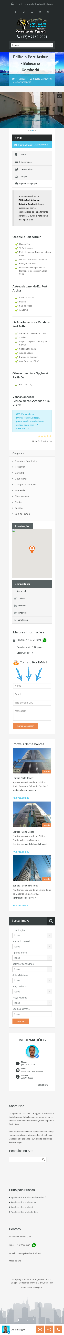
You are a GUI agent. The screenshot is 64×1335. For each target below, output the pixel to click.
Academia (20, 490)
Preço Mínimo (19, 986)
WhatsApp (23, 620)
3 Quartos (20, 467)
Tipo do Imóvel (19, 952)
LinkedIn (22, 605)
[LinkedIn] (32, 12)
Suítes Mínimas (20, 975)
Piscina (18, 502)
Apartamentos (23, 81)
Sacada (19, 508)
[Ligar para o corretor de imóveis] (58, 1329)
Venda (22, 78)
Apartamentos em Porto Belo (24, 1212)
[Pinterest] (48, 12)
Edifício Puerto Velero (23, 832)
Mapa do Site (15, 1261)
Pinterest (22, 613)
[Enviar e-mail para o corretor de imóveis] (40, 1329)
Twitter (21, 598)
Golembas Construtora (26, 461)
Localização (18, 930)
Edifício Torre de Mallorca (25, 885)
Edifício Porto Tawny (23, 778)
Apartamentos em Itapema (23, 1202)
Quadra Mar (21, 478)
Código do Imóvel (21, 1009)
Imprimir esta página (28, 184)
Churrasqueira (22, 496)
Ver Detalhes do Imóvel (24, 790)
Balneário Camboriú (41, 78)
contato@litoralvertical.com (38, 4)
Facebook (21, 591)
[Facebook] (16, 12)
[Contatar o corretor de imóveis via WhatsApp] (49, 1329)
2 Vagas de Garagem (25, 484)
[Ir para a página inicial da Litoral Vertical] (32, 25)
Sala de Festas (22, 514)
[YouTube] (40, 12)
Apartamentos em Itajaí (22, 1207)
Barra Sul (19, 473)
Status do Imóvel (21, 941)
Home (13, 79)
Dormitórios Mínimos (23, 964)
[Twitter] (24, 12)
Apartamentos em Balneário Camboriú (28, 1197)
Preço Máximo (19, 997)
